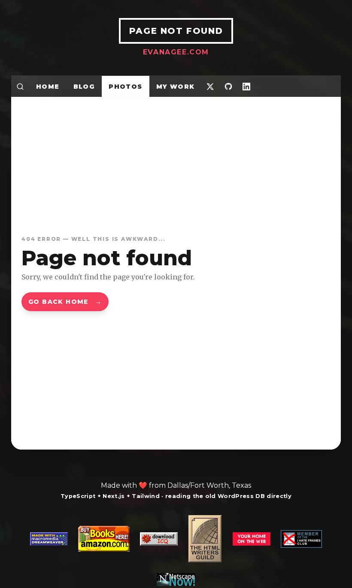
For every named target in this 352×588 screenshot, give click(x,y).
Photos (125, 86)
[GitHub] (228, 86)
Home (48, 86)
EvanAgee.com (176, 52)
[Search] (20, 86)
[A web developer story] (176, 550)
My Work (175, 86)
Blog (84, 86)
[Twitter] (210, 86)
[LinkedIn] (246, 86)
